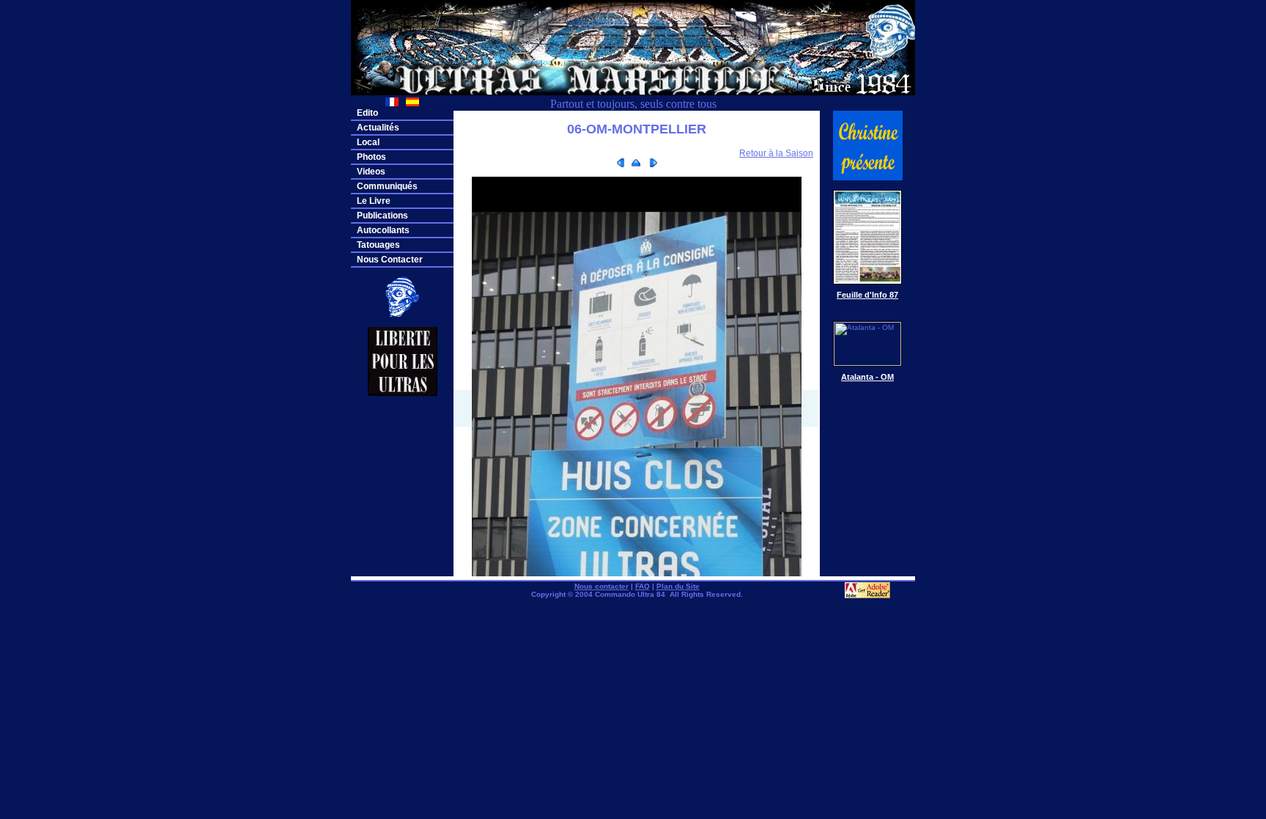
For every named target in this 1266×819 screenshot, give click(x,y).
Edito (367, 113)
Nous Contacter (390, 259)
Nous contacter (601, 586)
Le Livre (373, 201)
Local (368, 142)
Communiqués (387, 186)
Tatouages (378, 245)
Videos (371, 171)
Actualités (378, 127)
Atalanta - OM (867, 376)
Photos (371, 157)
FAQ (642, 586)
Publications (382, 215)
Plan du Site (678, 586)
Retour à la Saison (776, 153)
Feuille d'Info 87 (867, 294)
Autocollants (383, 230)
